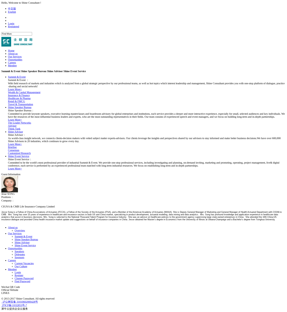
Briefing (12, 147)
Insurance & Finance (19, 95)
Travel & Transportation (20, 104)
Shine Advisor (15, 131)
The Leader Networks (19, 122)
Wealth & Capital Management (24, 92)
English (12, 11)
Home (11, 50)
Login (11, 23)
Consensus (13, 150)
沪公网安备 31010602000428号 (20, 301)
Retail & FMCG (16, 101)
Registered (13, 26)
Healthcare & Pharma (19, 98)
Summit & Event (17, 76)
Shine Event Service (18, 156)
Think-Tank (14, 128)
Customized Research (19, 153)
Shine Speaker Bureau (19, 107)
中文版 (12, 8)
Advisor (12, 125)
